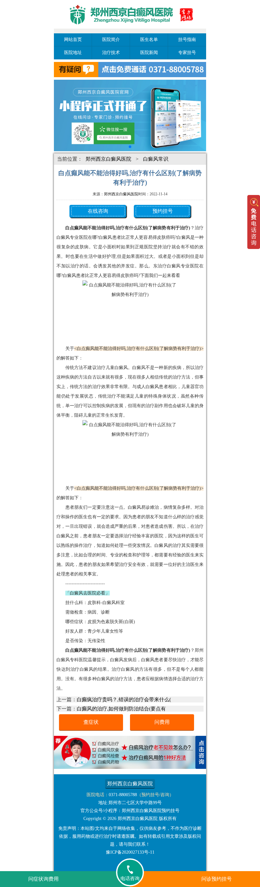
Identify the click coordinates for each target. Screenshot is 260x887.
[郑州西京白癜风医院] (130, 29)
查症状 (91, 722)
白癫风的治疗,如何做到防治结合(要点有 (121, 708)
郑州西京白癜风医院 (108, 159)
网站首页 (73, 39)
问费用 (162, 722)
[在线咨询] (130, 767)
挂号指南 (187, 39)
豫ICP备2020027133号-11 (130, 852)
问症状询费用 (43, 879)
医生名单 (149, 39)
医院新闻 (149, 52)
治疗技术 (111, 52)
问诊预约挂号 (216, 879)
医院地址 (73, 52)
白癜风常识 (155, 159)
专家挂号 (187, 52)
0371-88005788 (123, 794)
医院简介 (111, 39)
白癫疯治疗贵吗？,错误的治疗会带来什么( (124, 699)
